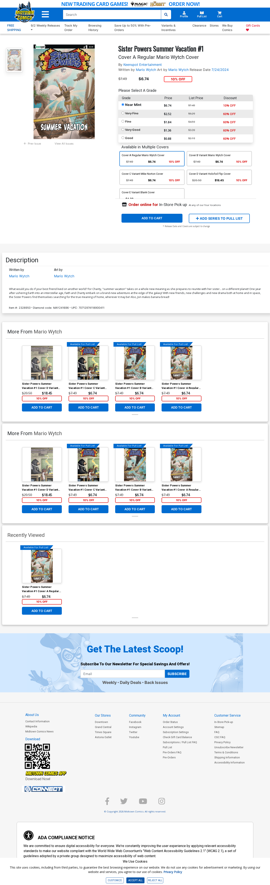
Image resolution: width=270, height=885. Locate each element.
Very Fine (131, 113)
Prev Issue (34, 143)
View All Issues (64, 143)
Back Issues (156, 682)
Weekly (109, 682)
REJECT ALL (155, 880)
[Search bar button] (166, 14)
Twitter (133, 732)
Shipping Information (227, 757)
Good (129, 138)
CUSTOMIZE (115, 880)
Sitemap (219, 727)
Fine (128, 121)
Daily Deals (130, 682)
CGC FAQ (219, 737)
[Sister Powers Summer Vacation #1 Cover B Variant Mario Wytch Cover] (135, 362)
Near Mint (133, 105)
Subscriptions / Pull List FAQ (180, 742)
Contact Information (37, 721)
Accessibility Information (229, 762)
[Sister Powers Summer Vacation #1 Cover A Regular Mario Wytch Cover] (181, 362)
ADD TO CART (152, 218)
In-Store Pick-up (223, 722)
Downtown (101, 722)
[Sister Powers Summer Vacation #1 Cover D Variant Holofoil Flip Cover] (42, 362)
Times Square (103, 732)
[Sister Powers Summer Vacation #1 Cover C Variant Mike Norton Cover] (88, 362)
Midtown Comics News (39, 731)
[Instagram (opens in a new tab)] (161, 803)
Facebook (135, 722)
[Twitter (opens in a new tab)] (124, 803)
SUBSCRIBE (177, 674)
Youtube (134, 737)
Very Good (132, 129)
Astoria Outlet (103, 737)
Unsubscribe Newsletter (228, 747)
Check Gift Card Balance (177, 737)
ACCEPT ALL (135, 880)
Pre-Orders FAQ (172, 752)
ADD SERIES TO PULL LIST (221, 218)
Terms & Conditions (226, 752)
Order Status (170, 722)
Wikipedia (31, 726)
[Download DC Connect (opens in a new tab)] (51, 789)
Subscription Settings (176, 732)
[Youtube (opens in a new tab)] (143, 803)
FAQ (216, 732)
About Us (32, 715)
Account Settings (173, 727)
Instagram (135, 727)
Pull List (167, 747)
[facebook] (107, 803)
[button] (45, 14)
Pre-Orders (169, 757)
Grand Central (103, 727)
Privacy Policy (222, 742)
